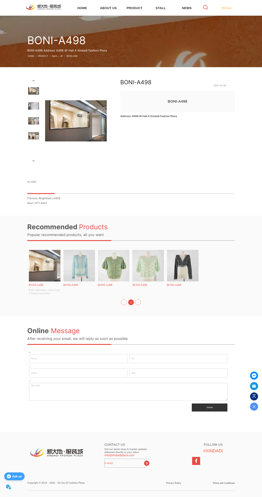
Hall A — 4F (57, 56)
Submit (210, 407)
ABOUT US (108, 8)
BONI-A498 (71, 56)
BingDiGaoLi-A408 (49, 198)
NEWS (187, 8)
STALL (161, 8)
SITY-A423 (40, 203)
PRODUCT (134, 8)
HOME (82, 8)
